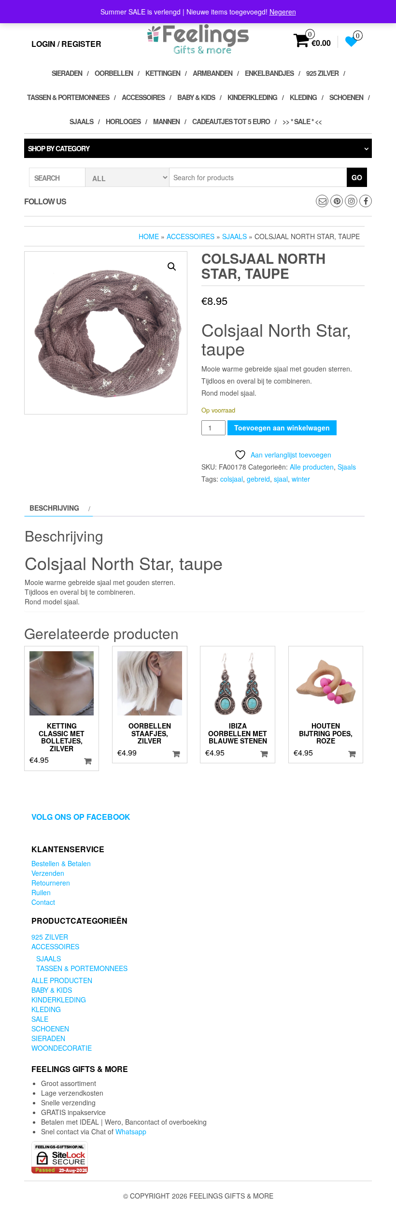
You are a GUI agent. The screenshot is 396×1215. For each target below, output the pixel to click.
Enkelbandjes (269, 73)
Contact (43, 902)
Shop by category (58, 148)
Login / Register (66, 43)
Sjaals (81, 121)
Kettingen (162, 73)
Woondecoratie (61, 1048)
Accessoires (143, 97)
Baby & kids (196, 97)
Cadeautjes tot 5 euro (231, 121)
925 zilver (322, 73)
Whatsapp (130, 1131)
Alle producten (312, 467)
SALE (39, 1019)
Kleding (303, 97)
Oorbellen (114, 73)
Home (149, 236)
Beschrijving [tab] (54, 508)
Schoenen (346, 97)
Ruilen (41, 892)
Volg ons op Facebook (80, 816)
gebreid (258, 479)
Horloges (123, 121)
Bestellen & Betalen (61, 863)
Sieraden (67, 73)
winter (301, 479)
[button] (172, 266)
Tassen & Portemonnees (68, 97)
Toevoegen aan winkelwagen (282, 427)
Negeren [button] (282, 11)
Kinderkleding (252, 97)
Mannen (166, 121)
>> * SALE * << (302, 121)
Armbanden (212, 73)
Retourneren (50, 882)
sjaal (281, 479)
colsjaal (231, 479)
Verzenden (47, 873)
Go (357, 177)
